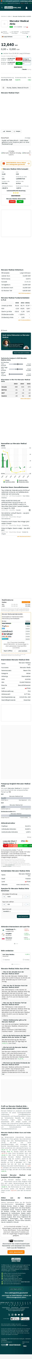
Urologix (13, 1211)
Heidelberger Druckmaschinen (15, 929)
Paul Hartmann (25, 1218)
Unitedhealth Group (7, 1209)
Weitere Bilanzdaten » (26, 398)
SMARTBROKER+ (25, 1282)
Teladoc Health (25, 1213)
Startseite (3, 16)
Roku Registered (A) (23, 800)
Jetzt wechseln (22, 651)
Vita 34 (3, 1222)
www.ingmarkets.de (9, 864)
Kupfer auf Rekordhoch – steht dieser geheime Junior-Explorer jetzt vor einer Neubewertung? (15, 142)
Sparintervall (6, 909)
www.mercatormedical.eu (23, 884)
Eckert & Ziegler (18, 1206)
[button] (13, 972)
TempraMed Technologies (9, 1218)
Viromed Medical (6, 1215)
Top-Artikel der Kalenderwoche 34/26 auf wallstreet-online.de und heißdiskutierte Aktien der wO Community (15, 492)
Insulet (18, 510)
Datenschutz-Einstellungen (15, 1309)
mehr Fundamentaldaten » (24, 320)
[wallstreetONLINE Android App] (25, 1319)
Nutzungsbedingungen (16, 1310)
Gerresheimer (5, 518)
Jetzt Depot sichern (16, 1289)
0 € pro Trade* (26, 602)
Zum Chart (12, 1043)
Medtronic (11, 1220)
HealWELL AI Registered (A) (21, 1215)
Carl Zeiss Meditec (8, 954)
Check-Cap (3, 800)
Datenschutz (24, 1307)
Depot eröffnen (8, 650)
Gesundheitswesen (24, 685)
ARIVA (23, 1325)
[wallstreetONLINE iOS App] (15, 1319)
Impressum (6, 1307)
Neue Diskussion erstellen (22, 352)
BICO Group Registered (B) (21, 1217)
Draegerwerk (14, 1208)
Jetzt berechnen (23, 916)
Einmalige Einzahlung (9, 894)
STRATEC (4, 1220)
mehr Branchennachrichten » (24, 536)
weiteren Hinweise (7, 866)
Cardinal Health (4, 808)
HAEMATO (9, 1222)
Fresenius (25, 525)
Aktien (9, 16)
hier (3, 1074)
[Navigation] (2, 8)
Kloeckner (9, 938)
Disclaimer (15, 1307)
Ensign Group (4, 817)
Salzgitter (9, 933)
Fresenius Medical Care (25, 817)
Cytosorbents (15, 1213)
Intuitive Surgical (25, 808)
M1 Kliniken (5, 1211)
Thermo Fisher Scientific (23, 1220)
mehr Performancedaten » (24, 293)
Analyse (18, 131)
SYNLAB (15, 1222)
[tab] (16, 976)
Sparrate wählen (8, 902)
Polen (29, 688)
